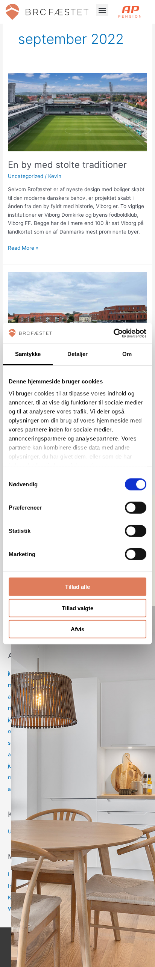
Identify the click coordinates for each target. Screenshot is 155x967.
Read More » (23, 247)
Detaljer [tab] (77, 354)
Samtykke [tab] (28, 354)
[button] (102, 10)
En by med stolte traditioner (67, 164)
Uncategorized (25, 176)
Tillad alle (77, 587)
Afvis (77, 629)
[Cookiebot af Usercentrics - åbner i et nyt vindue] (113, 333)
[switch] (135, 508)
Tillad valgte (77, 608)
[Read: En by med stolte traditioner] (77, 112)
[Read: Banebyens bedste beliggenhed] (77, 311)
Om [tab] (127, 354)
